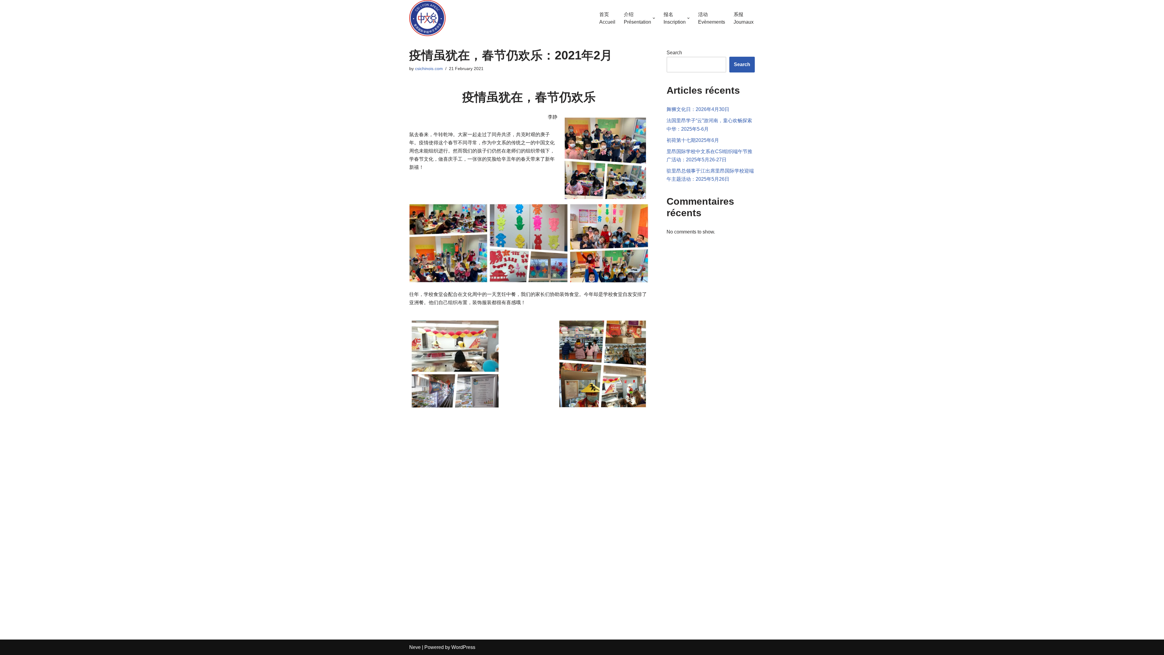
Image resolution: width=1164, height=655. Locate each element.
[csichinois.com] (427, 18)
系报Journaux (744, 18)
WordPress (463, 647)
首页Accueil (607, 18)
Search (674, 52)
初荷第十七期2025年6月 (693, 140)
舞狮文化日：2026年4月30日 (698, 109)
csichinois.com (429, 68)
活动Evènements (711, 18)
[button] (654, 18)
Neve (415, 647)
